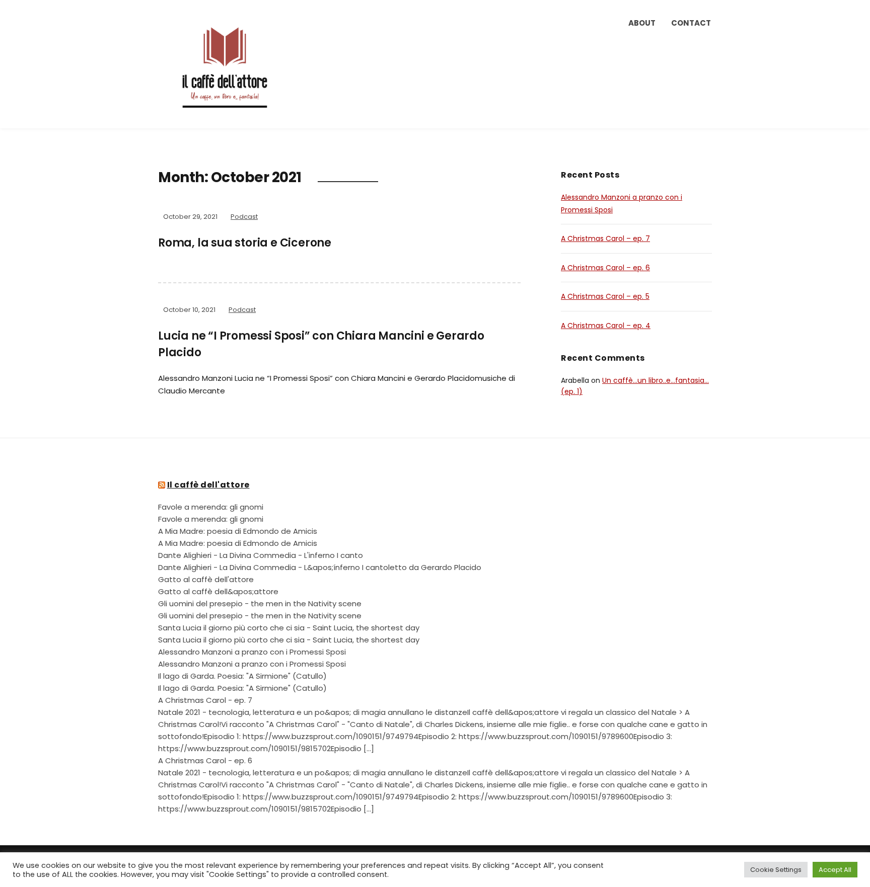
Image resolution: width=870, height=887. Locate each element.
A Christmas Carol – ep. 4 (605, 325)
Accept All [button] (835, 869)
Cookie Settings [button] (776, 869)
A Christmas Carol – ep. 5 (605, 296)
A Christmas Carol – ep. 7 (605, 238)
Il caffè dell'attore (208, 485)
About (642, 23)
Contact (691, 23)
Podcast (244, 216)
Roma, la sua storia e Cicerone (244, 243)
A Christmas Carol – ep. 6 (605, 268)
